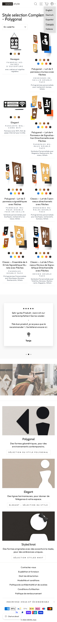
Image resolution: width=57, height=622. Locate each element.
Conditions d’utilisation (28, 589)
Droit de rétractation (28, 576)
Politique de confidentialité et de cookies (28, 584)
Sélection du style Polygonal (28, 452)
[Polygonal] (28, 420)
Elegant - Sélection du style (28, 505)
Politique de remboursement (28, 593)
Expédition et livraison (28, 571)
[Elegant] (28, 473)
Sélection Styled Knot (29, 558)
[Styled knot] (28, 526)
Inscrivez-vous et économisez (27, 602)
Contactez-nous (28, 567)
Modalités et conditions (28, 580)
